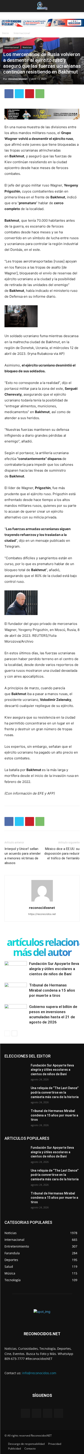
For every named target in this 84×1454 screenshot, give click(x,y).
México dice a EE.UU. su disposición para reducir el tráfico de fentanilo (62, 853)
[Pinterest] (29, 93)
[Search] (77, 6)
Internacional (22, 33)
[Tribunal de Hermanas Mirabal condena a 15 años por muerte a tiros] (15, 990)
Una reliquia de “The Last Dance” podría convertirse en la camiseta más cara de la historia (55, 1092)
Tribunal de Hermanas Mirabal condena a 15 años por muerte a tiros (52, 990)
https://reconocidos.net (42, 914)
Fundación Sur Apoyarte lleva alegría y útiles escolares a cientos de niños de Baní (54, 968)
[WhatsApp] (39, 93)
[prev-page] (7, 1033)
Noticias (27, 47)
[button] (7, 6)
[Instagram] (36, 1413)
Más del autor (42, 952)
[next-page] (14, 1033)
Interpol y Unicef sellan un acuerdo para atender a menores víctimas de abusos (22, 856)
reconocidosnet (18, 78)
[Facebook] (8, 93)
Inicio (5, 33)
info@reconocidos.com (39, 1373)
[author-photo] (42, 901)
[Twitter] (19, 93)
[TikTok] (47, 1413)
